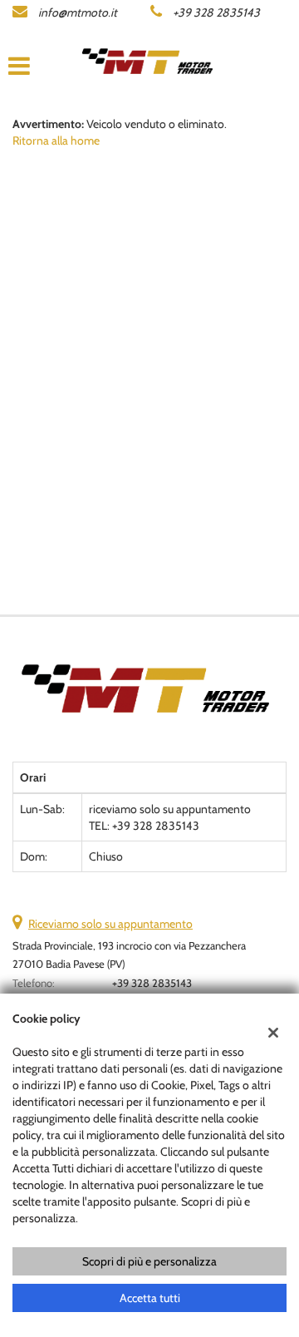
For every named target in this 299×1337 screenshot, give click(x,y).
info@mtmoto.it (77, 12)
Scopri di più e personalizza (149, 1261)
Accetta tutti (150, 1297)
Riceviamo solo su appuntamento (110, 923)
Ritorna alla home (56, 140)
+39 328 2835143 (216, 12)
